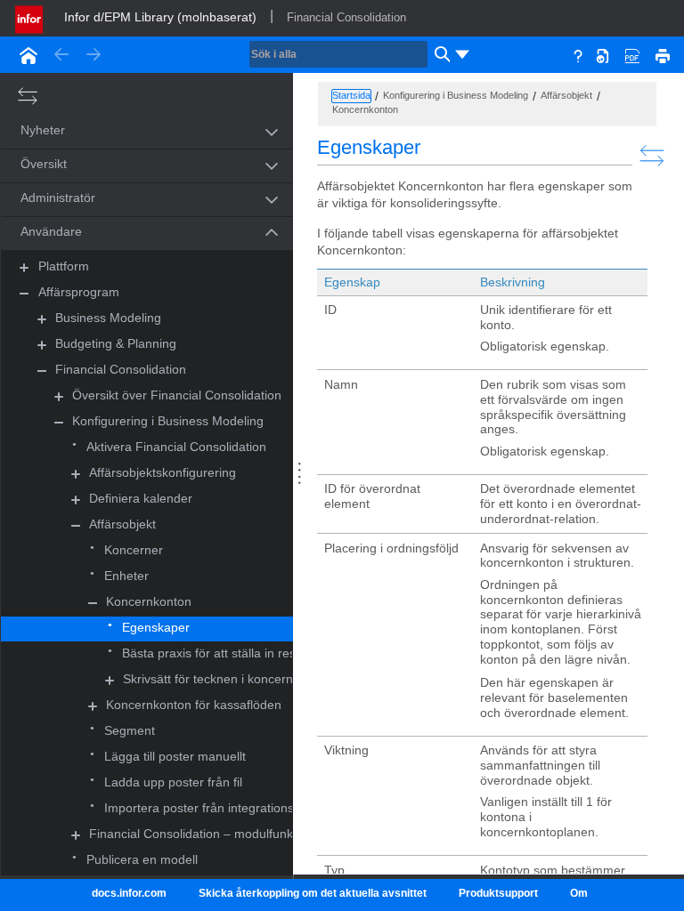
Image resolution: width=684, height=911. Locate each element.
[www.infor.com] (30, 18)
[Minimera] (24, 293)
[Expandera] (24, 267)
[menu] (462, 54)
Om (579, 893)
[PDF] (632, 54)
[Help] (578, 54)
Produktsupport (498, 893)
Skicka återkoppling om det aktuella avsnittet (313, 893)
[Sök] (440, 54)
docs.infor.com (129, 893)
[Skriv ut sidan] (662, 54)
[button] (126, 131)
